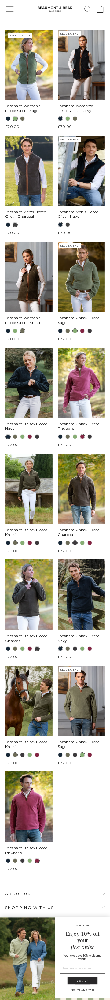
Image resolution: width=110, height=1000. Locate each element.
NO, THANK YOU (82, 989)
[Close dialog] (106, 921)
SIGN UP (82, 980)
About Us (18, 893)
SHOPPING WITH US (29, 907)
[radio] (8, 118)
